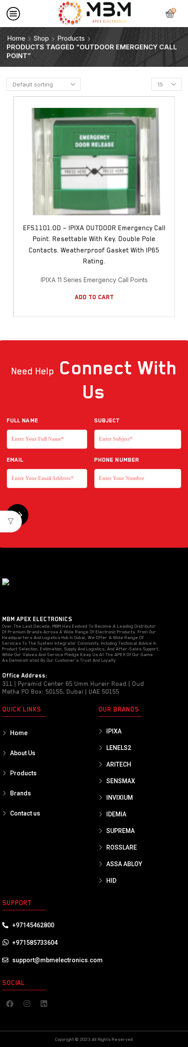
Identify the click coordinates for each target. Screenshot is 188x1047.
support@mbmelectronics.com (57, 960)
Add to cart (94, 297)
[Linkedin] (43, 1003)
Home (16, 38)
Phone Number (116, 459)
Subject (107, 420)
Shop (41, 38)
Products (71, 38)
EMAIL (15, 459)
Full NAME (22, 420)
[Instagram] (26, 1003)
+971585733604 (35, 942)
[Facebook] (9, 1003)
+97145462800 (33, 925)
